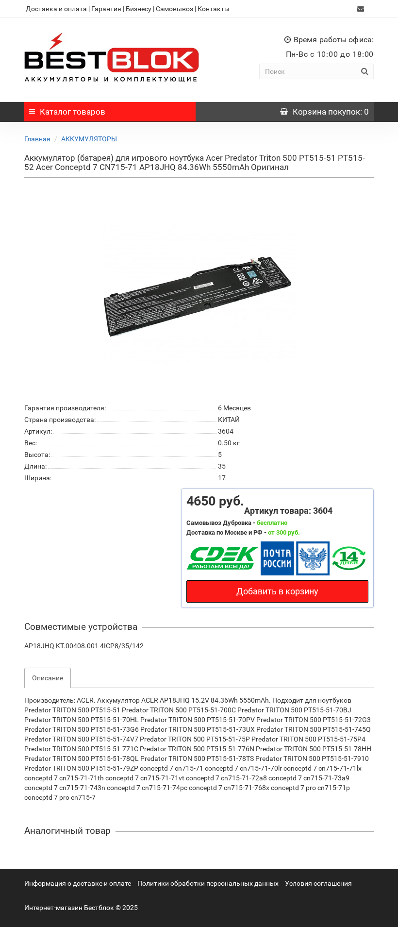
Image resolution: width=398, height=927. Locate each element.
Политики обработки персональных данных (208, 883)
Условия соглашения (318, 883)
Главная (37, 139)
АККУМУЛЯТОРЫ (89, 139)
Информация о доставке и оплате (77, 883)
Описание (47, 678)
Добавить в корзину (277, 591)
